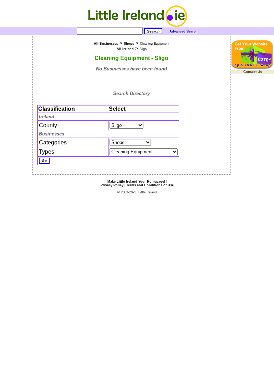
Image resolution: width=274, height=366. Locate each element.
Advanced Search (183, 31)
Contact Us (252, 72)
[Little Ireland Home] (137, 26)
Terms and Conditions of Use (150, 185)
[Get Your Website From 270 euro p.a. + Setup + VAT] (252, 67)
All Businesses (106, 43)
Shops (129, 43)
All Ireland (125, 49)
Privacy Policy (112, 185)
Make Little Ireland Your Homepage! (136, 181)
